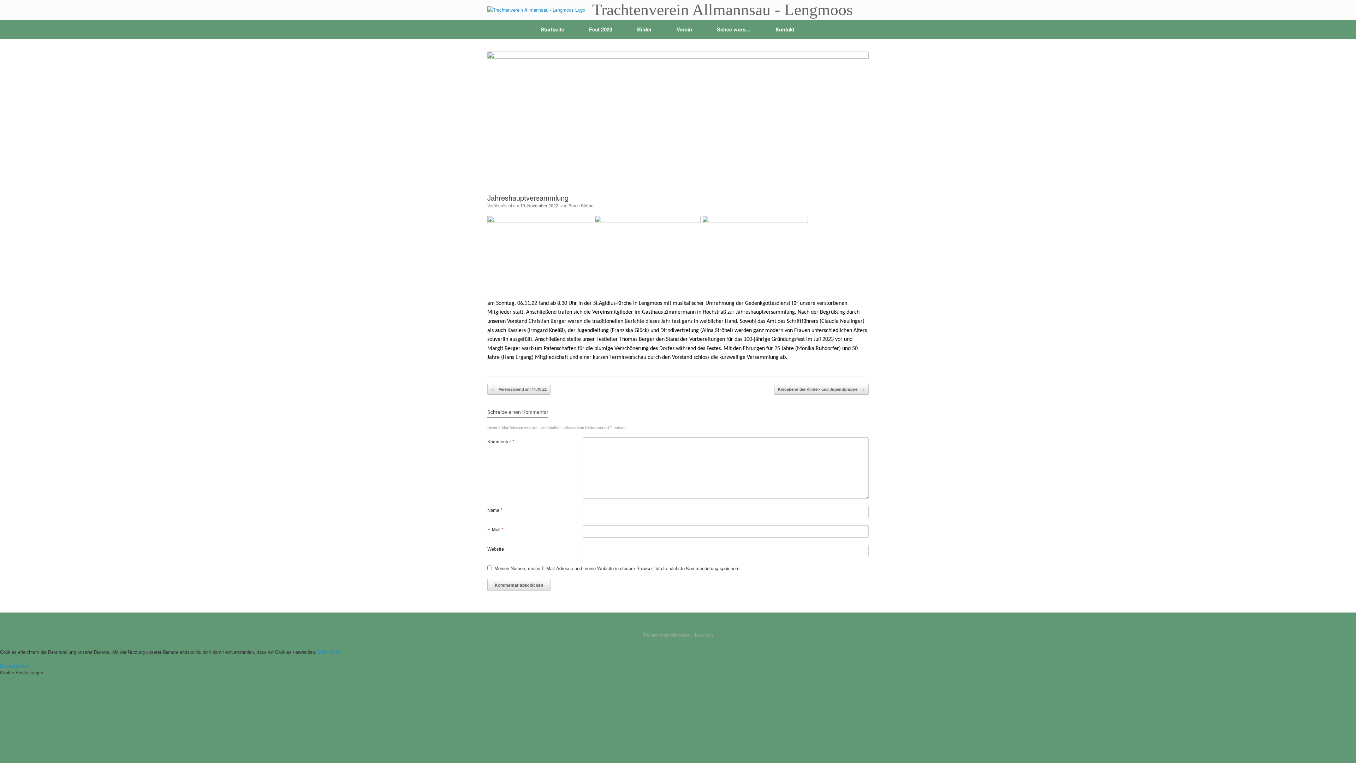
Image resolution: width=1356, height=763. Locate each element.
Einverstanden (14, 665)
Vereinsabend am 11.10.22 (519, 389)
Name (494, 510)
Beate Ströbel (582, 205)
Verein (684, 29)
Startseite (552, 29)
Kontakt (785, 29)
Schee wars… (734, 29)
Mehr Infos (329, 652)
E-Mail (495, 529)
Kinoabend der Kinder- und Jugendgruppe (821, 389)
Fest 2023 (600, 29)
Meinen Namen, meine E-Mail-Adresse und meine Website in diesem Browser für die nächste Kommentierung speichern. (617, 568)
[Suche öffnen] (858, 29)
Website (495, 548)
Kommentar (500, 441)
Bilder (644, 29)
